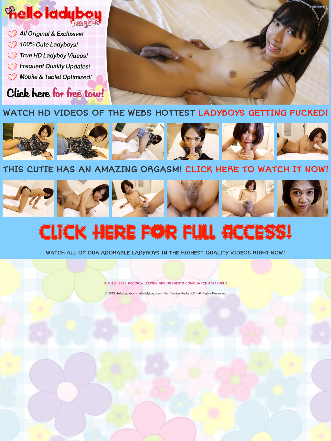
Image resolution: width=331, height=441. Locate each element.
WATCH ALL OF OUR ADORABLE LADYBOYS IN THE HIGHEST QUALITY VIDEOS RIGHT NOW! (165, 253)
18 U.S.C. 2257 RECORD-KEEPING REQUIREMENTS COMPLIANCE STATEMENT (165, 283)
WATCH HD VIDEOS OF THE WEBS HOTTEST (165, 113)
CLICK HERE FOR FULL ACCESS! (165, 232)
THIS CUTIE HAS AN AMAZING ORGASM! (165, 169)
